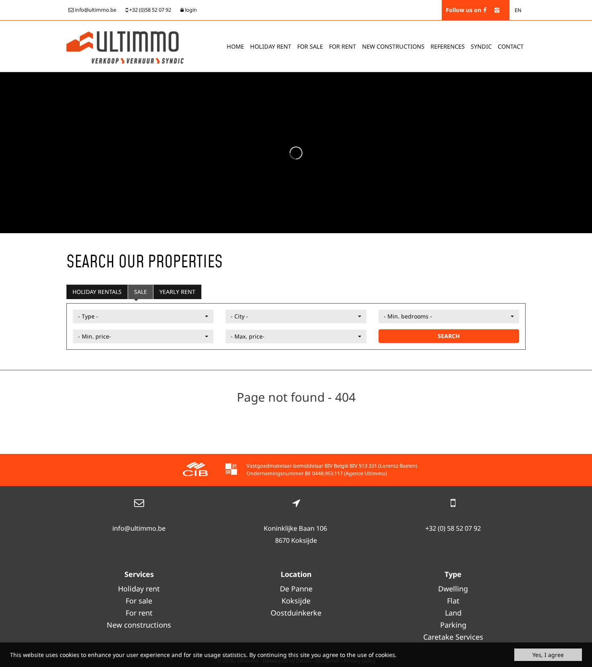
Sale (140, 292)
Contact (511, 46)
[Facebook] (485, 10)
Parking (453, 625)
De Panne (296, 588)
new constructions (393, 46)
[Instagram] (497, 10)
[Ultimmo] (125, 46)
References (448, 46)
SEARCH (449, 336)
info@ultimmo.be (139, 528)
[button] (143, 316)
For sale (310, 46)
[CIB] (195, 470)
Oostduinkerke (296, 613)
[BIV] (231, 470)
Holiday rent (270, 46)
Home (235, 46)
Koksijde (296, 600)
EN (518, 10)
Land (453, 613)
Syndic (481, 46)
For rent (342, 46)
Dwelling (453, 588)
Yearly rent (177, 292)
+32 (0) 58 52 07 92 (453, 528)
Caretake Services (453, 637)
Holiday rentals (97, 292)
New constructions (139, 625)
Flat (453, 600)
